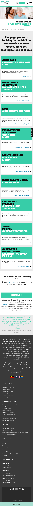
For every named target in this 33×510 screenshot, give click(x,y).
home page (12, 282)
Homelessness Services (9, 414)
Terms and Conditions (16, 495)
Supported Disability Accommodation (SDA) (15, 432)
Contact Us (5, 448)
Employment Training (8, 407)
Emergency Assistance (14, 86)
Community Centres (8, 420)
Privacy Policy (16, 493)
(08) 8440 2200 (6, 467)
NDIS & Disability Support (22, 124)
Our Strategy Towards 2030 (10, 453)
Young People (25, 242)
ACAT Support (6, 397)
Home (2, 29)
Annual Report (6, 451)
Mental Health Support (22, 171)
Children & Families (23, 219)
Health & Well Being (8, 395)
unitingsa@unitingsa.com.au (10, 466)
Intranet (16, 497)
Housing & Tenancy (15, 181)
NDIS (4, 416)
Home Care (5, 393)
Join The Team (6, 444)
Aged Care (16, 62)
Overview (5, 442)
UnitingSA (5, 304)
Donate (22, 3)
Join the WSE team (23, 266)
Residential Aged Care (8, 387)
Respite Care (6, 389)
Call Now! (17, 504)
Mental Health (12, 157)
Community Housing (8, 428)
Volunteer (5, 446)
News (4, 449)
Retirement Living (7, 391)
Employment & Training (11, 133)
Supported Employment (14, 252)
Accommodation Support (21, 195)
